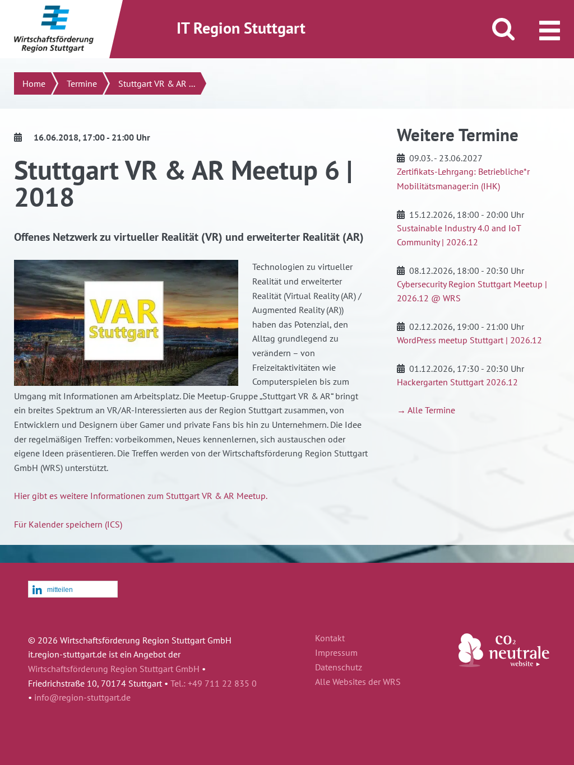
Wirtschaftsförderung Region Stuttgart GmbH (114, 668)
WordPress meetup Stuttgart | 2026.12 (469, 340)
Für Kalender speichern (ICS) (68, 524)
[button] (73, 589)
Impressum (336, 653)
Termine (82, 83)
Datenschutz (338, 668)
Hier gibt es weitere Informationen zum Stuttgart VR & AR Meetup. (140, 495)
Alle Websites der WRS (358, 682)
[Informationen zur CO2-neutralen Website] (504, 663)
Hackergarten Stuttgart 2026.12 (457, 382)
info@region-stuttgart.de (82, 697)
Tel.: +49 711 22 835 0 (213, 683)
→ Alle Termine (426, 410)
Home (33, 83)
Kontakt (330, 638)
